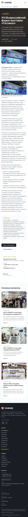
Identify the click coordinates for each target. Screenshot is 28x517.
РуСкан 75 (4, 442)
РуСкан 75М (4, 444)
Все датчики (5, 449)
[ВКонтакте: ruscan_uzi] (6, 422)
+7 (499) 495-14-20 (6, 474)
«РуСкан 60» (19, 118)
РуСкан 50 (4, 432)
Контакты (3, 466)
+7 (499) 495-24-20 (6, 476)
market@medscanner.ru (9, 268)
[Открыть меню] (25, 2)
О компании (4, 460)
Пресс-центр (9, 6)
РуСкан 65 (4, 436)
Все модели (4, 430)
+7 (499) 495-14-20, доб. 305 (10, 264)
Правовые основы (5, 462)
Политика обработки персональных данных (10, 514)
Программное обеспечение (7, 512)
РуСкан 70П (4, 440)
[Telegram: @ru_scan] (2, 422)
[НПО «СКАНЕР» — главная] (6, 3)
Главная (3, 6)
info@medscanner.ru (6, 479)
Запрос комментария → (9, 245)
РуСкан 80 (4, 446)
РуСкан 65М (4, 438)
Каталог (3, 456)
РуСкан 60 (4, 434)
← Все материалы (7, 249)
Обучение (3, 458)
